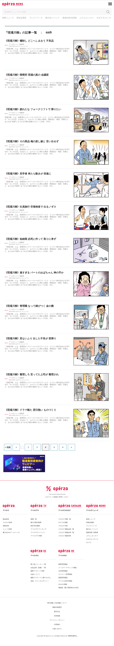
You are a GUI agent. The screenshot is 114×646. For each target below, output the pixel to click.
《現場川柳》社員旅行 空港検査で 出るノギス (30, 206)
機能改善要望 (57, 607)
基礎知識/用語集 (69, 18)
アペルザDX (62, 555)
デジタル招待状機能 (65, 581)
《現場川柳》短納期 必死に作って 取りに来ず (30, 239)
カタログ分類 (63, 526)
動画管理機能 (63, 577)
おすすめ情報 (63, 522)
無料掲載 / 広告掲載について (57, 603)
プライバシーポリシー (57, 620)
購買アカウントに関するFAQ (40, 577)
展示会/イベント (52, 18)
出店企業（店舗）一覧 (38, 567)
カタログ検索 (7, 522)
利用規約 (57, 624)
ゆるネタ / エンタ (92, 539)
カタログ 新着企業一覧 (66, 532)
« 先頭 (7, 447)
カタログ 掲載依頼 (64, 536)
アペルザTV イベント (38, 532)
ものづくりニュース (21, 46)
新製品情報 (21, 18)
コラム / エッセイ (92, 536)
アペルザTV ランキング (38, 529)
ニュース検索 (7, 529)
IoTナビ (88, 542)
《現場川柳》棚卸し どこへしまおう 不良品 (29, 40)
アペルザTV (35, 510)
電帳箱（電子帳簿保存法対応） (69, 587)
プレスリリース (36, 18)
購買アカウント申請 (37, 571)
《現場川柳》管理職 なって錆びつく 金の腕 (29, 306)
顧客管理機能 (63, 564)
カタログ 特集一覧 (64, 519)
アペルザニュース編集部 (16, 44)
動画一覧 (34, 519)
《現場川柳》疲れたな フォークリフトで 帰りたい (33, 109)
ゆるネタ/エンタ (104, 18)
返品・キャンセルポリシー (40, 581)
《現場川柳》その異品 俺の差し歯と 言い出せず (32, 141)
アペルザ (6, 510)
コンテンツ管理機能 (65, 574)
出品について (35, 574)
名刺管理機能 (63, 571)
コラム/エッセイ (87, 18)
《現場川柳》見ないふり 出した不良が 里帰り (30, 338)
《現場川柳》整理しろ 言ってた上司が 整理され (32, 374)
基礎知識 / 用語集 (92, 532)
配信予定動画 (35, 526)
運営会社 (57, 611)
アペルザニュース (92, 510)
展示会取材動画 (36, 522)
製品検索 (6, 519)
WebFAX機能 (62, 584)
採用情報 (57, 616)
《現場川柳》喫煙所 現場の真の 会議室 (27, 74)
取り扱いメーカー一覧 (38, 564)
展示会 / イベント (92, 529)
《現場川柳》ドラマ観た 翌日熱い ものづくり (30, 409)
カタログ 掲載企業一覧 (66, 529)
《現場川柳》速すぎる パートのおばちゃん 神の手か (34, 272)
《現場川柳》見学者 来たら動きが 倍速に (28, 173)
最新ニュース (8, 18)
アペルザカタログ (64, 510)
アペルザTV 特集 (36, 536)
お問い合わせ (57, 629)
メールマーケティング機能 (67, 567)
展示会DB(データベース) (11, 532)
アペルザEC (35, 555)
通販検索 (6, 526)
